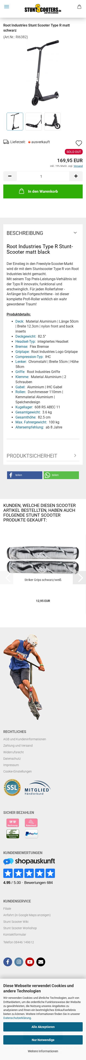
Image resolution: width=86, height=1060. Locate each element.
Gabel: (20, 387)
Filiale (7, 908)
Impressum (11, 765)
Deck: (19, 321)
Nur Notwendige (43, 1040)
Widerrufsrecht (13, 752)
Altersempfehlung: (29, 427)
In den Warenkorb (43, 191)
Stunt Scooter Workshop (20, 928)
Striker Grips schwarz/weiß (42, 580)
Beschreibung (25, 233)
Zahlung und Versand (18, 745)
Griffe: (20, 372)
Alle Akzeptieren (43, 1027)
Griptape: (22, 352)
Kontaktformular (14, 934)
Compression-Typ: (29, 357)
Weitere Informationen (43, 1051)
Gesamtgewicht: (28, 412)
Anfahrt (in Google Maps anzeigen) (27, 915)
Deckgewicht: (25, 336)
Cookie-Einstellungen (17, 771)
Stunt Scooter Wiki (15, 921)
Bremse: (21, 346)
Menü (6, 6)
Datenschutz (12, 758)
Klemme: (22, 377)
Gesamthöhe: (25, 417)
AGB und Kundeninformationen (24, 739)
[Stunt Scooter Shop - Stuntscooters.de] (43, 9)
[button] (10, 176)
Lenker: (21, 362)
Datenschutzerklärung (17, 1018)
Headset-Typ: (25, 341)
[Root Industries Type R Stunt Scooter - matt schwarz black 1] (43, 72)
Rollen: (20, 392)
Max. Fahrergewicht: (31, 422)
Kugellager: (24, 407)
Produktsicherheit (32, 456)
